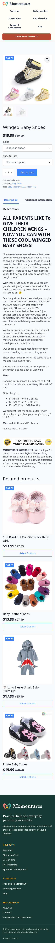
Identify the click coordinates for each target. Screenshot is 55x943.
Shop (5, 893)
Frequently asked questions (17, 917)
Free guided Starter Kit (14, 883)
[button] (47, 59)
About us (7, 907)
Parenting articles (12, 888)
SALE (23, 186)
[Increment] (11, 172)
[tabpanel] (27, 337)
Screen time (15, 18)
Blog (40, 26)
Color (6, 142)
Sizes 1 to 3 (31, 186)
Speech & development (14, 26)
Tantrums (14, 11)
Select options (28, 553)
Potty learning (40, 18)
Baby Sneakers (14, 186)
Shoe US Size (10, 156)
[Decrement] (5, 172)
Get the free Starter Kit (26, 36)
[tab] (11, 200)
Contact (7, 912)
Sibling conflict (40, 11)
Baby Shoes (17, 183)
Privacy (6, 938)
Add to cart (27, 172)
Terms (15, 938)
